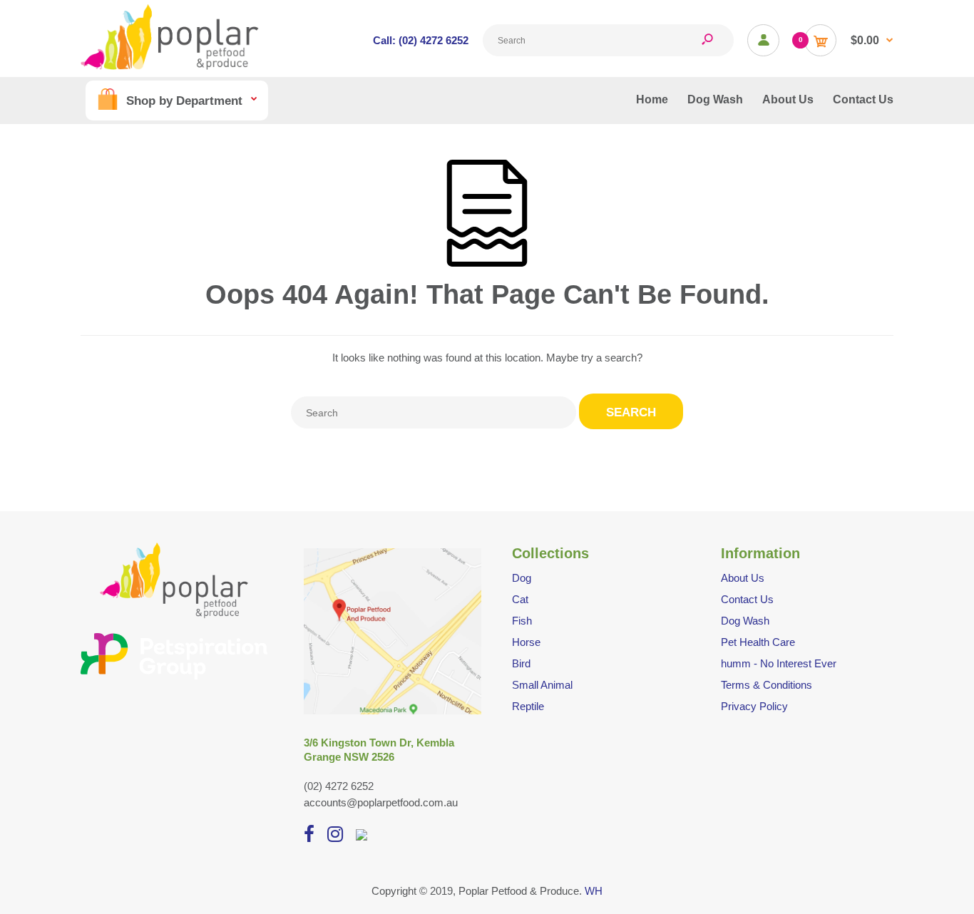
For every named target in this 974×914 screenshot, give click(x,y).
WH (594, 891)
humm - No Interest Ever (778, 663)
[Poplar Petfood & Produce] (170, 66)
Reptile (528, 706)
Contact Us (747, 599)
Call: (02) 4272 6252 (420, 40)
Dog (521, 578)
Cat (520, 599)
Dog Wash (745, 621)
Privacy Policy (754, 706)
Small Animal (542, 685)
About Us (742, 578)
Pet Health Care (758, 642)
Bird (521, 663)
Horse (526, 642)
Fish (522, 621)
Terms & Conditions (766, 685)
